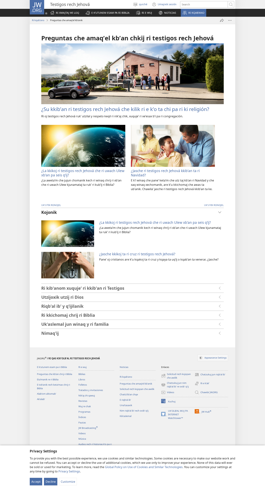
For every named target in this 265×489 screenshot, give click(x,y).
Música (82, 438)
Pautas (82, 422)
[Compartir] (222, 20)
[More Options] (230, 20)
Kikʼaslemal (125, 416)
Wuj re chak (84, 406)
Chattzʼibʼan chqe (129, 394)
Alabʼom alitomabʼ (46, 393)
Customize (68, 482)
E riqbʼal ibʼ (125, 399)
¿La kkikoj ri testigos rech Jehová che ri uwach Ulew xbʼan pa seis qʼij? (82, 172)
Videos (82, 433)
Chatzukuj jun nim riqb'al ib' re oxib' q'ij (175, 384)
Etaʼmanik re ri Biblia (47, 379)
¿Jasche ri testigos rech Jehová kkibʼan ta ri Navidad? (165, 172)
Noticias (124, 367)
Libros (81, 379)
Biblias (81, 374)
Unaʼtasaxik (126, 405)
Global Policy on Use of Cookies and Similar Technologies (144, 467)
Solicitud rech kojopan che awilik (137, 389)
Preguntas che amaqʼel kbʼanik (136, 383)
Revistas (82, 401)
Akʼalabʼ (41, 399)
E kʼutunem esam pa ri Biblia (52, 367)
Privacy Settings (69, 471)
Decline (51, 482)
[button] (107, 13)
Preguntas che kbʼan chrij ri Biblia (54, 374)
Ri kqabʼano (38, 20)
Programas (84, 411)
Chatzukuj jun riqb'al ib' (210, 375)
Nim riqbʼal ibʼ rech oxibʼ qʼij (134, 410)
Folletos (82, 384)
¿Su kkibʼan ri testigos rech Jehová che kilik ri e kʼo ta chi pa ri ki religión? (125, 109)
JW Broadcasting (88, 428)
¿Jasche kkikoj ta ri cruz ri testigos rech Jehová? (137, 254)
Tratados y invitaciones (90, 390)
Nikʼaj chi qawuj (86, 395)
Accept (36, 482)
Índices (82, 417)
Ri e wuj (82, 367)
